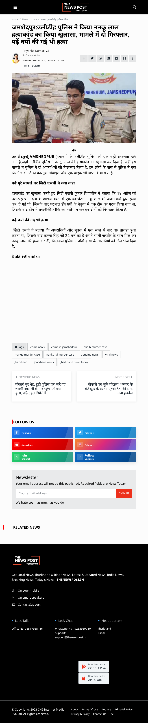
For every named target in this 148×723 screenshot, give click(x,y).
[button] (74, 149)
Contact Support (28, 605)
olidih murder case (95, 347)
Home (15, 19)
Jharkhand (104, 628)
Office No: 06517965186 (27, 628)
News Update (29, 19)
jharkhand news (44, 362)
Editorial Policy (123, 709)
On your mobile (28, 590)
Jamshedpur (31, 65)
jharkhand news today (74, 362)
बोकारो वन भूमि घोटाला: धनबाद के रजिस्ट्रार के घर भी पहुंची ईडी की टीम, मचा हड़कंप (108, 388)
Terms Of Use (90, 709)
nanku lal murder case (60, 354)
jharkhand (21, 362)
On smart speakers (30, 597)
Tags (20, 347)
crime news (37, 347)
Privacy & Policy (80, 714)
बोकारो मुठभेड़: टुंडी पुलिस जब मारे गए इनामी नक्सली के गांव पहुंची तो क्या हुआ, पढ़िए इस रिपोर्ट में (40, 388)
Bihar (101, 633)
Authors (106, 709)
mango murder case (27, 354)
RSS (112, 714)
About (74, 709)
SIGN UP (124, 493)
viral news (111, 354)
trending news (90, 354)
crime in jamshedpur (64, 347)
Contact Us (99, 714)
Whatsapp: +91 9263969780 (73, 628)
